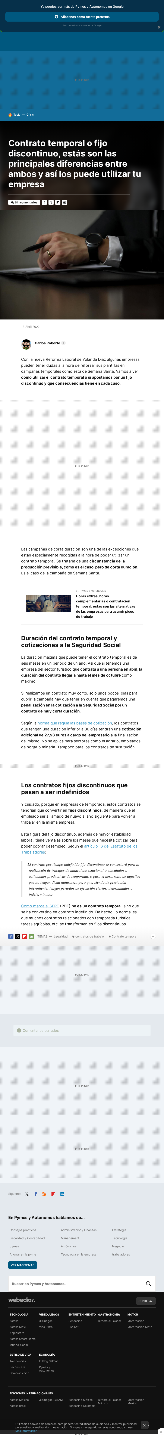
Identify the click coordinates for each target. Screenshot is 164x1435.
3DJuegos (46, 1321)
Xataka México (19, 1399)
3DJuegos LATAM (51, 1399)
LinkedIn (62, 1193)
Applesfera (17, 1333)
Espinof (74, 1327)
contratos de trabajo (89, 936)
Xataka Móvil (18, 1327)
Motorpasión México (135, 1401)
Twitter (51, 202)
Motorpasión (135, 1321)
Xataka (14, 1321)
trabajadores (121, 1254)
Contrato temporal (124, 936)
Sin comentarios (26, 202)
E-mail (64, 202)
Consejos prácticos (23, 1230)
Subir (143, 1301)
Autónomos (68, 1246)
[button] (50, 343)
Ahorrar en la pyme (23, 1254)
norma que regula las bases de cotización (75, 723)
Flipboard (57, 202)
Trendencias (18, 1361)
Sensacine (75, 1321)
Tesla (16, 114)
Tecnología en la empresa (79, 1254)
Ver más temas (23, 1265)
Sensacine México (81, 1399)
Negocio (118, 1246)
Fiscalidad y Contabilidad (27, 1238)
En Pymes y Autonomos (91, 590)
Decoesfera (17, 1367)
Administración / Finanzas (79, 1230)
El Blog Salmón (49, 1361)
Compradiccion (19, 1373)
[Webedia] (21, 1299)
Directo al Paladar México (109, 1401)
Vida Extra (46, 1327)
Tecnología (119, 1238)
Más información (26, 1430)
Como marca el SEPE (40, 906)
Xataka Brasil (18, 1405)
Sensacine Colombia (82, 1405)
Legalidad (61, 936)
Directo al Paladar (109, 1321)
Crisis (30, 114)
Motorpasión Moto (139, 1327)
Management (70, 1238)
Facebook (44, 202)
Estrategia (119, 1230)
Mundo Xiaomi (19, 1345)
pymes (14, 1246)
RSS (44, 1193)
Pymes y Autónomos (46, 1368)
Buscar (148, 1284)
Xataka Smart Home (23, 1339)
